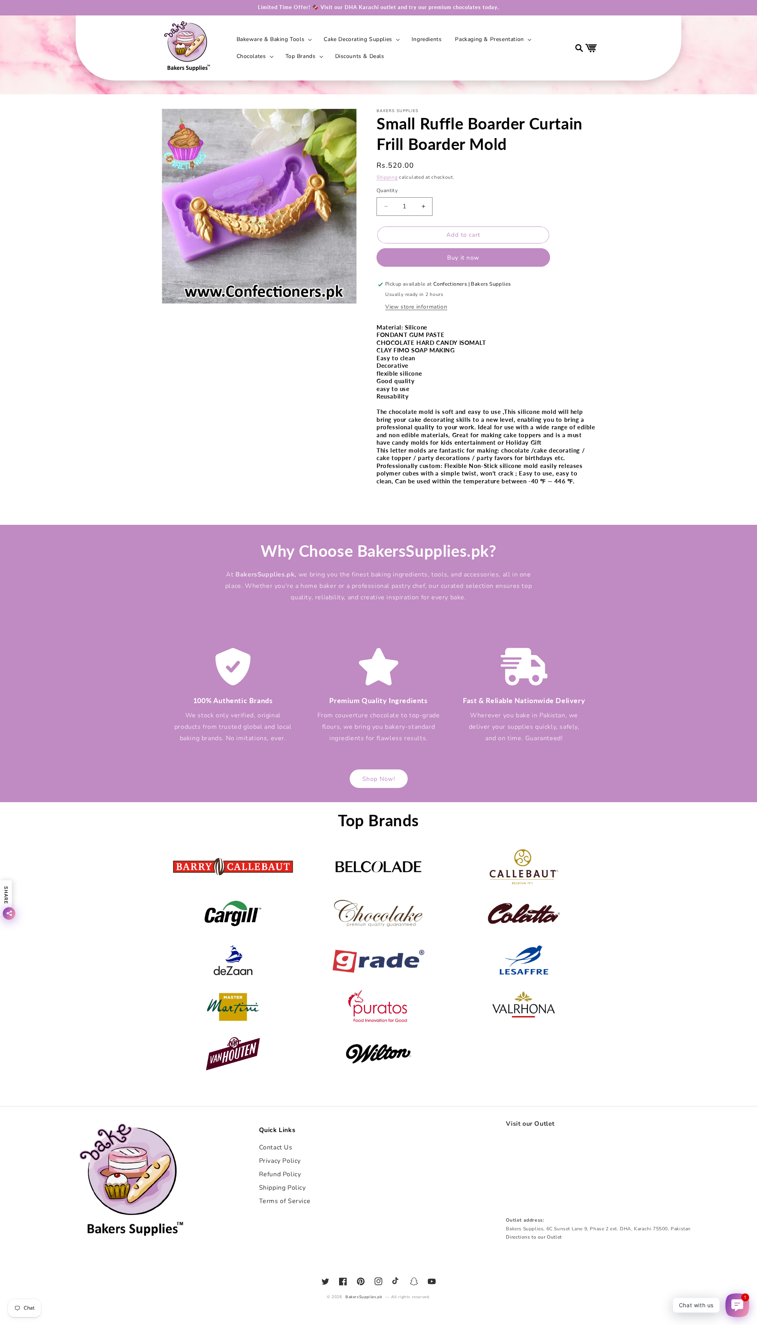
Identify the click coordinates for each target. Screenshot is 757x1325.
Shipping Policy (282, 1187)
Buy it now (463, 258)
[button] (273, 39)
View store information (416, 307)
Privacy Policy (280, 1161)
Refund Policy (280, 1174)
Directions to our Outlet (533, 1237)
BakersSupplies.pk (363, 1297)
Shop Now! (378, 779)
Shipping (387, 177)
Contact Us (276, 1147)
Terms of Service (285, 1201)
